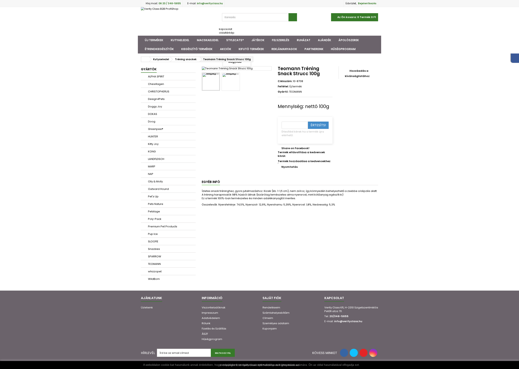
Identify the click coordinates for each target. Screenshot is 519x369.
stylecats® (235, 40)
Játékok (257, 40)
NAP (150, 174)
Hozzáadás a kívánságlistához (357, 73)
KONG (151, 151)
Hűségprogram (343, 49)
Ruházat (303, 40)
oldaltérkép (226, 33)
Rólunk (206, 323)
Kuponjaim (270, 328)
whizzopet (154, 271)
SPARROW (154, 256)
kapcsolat (225, 29)
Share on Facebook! (295, 148)
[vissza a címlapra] (145, 59)
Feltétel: (283, 86)
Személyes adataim (276, 323)
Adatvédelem (211, 318)
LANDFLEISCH (155, 159)
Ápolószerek (349, 40)
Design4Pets (156, 99)
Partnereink (314, 49)
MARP (151, 166)
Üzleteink (147, 307)
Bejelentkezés (367, 3)
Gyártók (149, 69)
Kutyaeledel (180, 40)
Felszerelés (280, 40)
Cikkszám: (285, 81)
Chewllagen (155, 84)
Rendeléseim (271, 307)
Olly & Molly (155, 181)
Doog (151, 121)
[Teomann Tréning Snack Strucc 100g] (211, 82)
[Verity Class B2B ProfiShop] (178, 21)
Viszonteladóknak (213, 307)
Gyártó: (283, 92)
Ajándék (324, 40)
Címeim (268, 318)
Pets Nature (155, 204)
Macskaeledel (208, 40)
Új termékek (154, 40)
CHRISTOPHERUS (158, 91)
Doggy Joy (154, 106)
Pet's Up (153, 196)
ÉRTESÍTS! (318, 125)
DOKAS (152, 114)
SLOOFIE (152, 241)
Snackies (153, 249)
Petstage (153, 211)
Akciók (225, 49)
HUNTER (152, 136)
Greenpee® (155, 129)
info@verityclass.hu (348, 321)
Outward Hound (158, 189)
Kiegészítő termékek (196, 49)
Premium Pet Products (162, 226)
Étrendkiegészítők (159, 49)
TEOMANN (154, 264)
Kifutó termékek (251, 49)
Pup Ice (152, 234)
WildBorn (153, 279)
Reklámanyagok (284, 49)
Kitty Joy (153, 144)
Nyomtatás (289, 167)
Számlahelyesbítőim (276, 313)
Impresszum (210, 313)
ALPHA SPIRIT (155, 76)
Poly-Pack (154, 219)
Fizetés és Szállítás (214, 328)
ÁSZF (205, 334)
